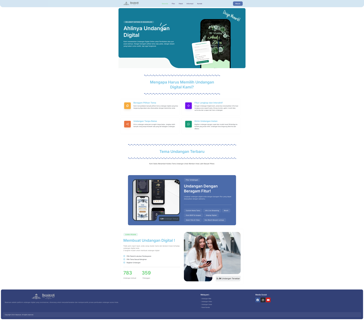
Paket (181, 4)
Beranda (165, 4)
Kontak (199, 4)
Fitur (173, 4)
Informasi (190, 4)
